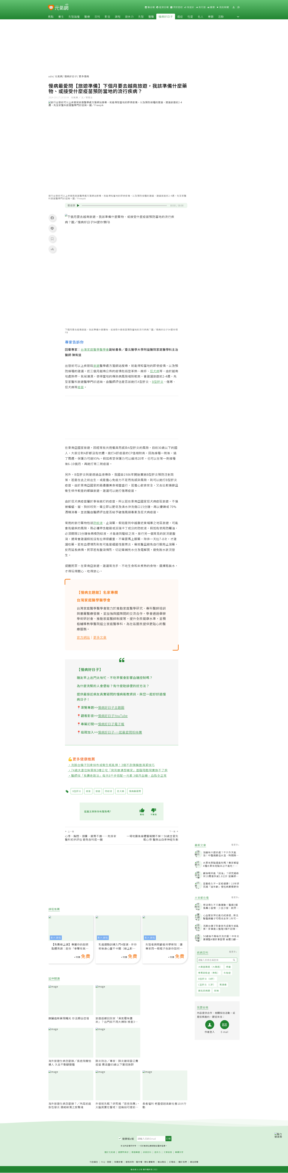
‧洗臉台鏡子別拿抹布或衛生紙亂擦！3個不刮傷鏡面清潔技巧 (111, 765)
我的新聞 (224, 7)
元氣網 (59, 76)
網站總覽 (194, 1162)
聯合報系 (162, 1162)
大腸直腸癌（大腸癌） (210, 966)
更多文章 (99, 637)
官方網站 (83, 637)
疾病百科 (147, 1152)
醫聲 (151, 16)
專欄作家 (179, 1152)
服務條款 (130, 1161)
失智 (141, 16)
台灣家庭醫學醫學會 (95, 349)
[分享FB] (52, 218)
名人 (200, 16)
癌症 (180, 16)
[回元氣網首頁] (61, 7)
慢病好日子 (166, 16)
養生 (61, 16)
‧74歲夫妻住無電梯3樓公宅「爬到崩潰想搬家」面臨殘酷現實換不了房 (118, 770)
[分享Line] (52, 228)
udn (50, 76)
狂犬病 (154, 371)
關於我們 (182, 1162)
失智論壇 (74, 16)
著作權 (139, 1161)
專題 (211, 16)
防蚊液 (98, 523)
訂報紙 (172, 1162)
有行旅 (202, 7)
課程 (118, 16)
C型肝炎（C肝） (207, 984)
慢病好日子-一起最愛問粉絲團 (120, 732)
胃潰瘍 (223, 984)
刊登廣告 (94, 1162)
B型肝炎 (158, 381)
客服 (109, 1161)
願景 (212, 7)
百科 (97, 16)
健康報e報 (128, 1138)
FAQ (103, 1161)
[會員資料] (233, 7)
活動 (221, 16)
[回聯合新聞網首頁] (51, 8)
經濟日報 (164, 7)
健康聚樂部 (123, 1152)
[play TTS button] (78, 205)
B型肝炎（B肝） (207, 978)
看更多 (235, 844)
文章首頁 (168, 1152)
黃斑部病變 (204, 990)
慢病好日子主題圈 (111, 707)
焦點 (51, 16)
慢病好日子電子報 (111, 724)
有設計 (190, 7)
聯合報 (151, 7)
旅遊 (96, 365)
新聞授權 (118, 1162)
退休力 (129, 16)
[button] (238, 16)
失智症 (227, 972)
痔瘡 (228, 966)
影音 (107, 16)
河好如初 (177, 7)
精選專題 (136, 1152)
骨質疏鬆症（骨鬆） (209, 972)
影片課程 (56, 937)
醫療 (87, 16)
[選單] (238, 7)
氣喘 (216, 990)
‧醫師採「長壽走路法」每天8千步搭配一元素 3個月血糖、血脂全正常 (117, 775)
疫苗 (81, 387)
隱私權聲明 (149, 1161)
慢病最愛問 (135, 791)
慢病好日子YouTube (113, 715)
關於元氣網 (110, 1152)
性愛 (190, 16)
